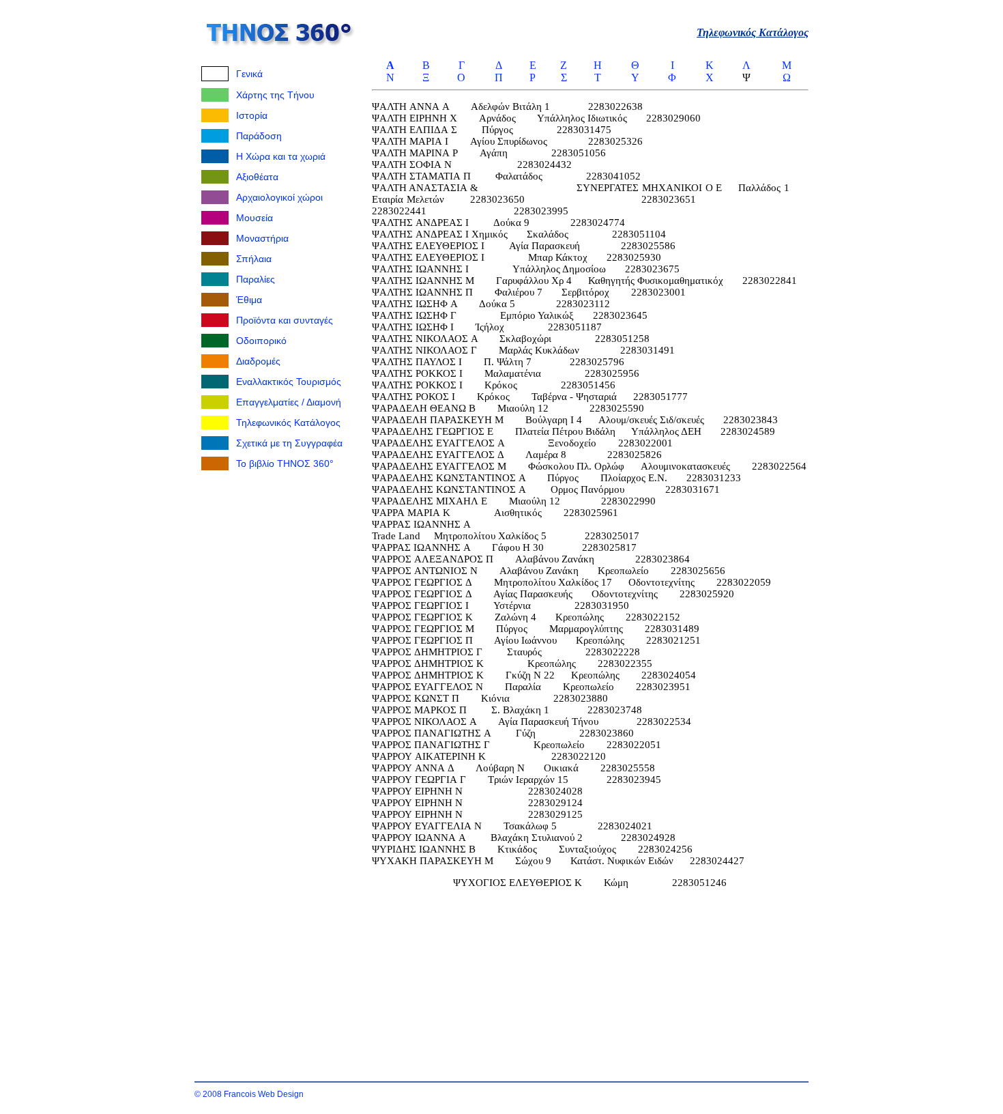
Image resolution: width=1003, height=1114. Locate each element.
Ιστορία (251, 115)
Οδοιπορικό (261, 340)
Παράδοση (259, 135)
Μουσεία (254, 217)
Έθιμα (249, 299)
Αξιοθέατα (257, 176)
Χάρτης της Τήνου (275, 94)
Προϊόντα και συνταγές (284, 320)
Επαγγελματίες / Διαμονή (288, 402)
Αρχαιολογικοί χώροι (279, 197)
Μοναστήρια (262, 238)
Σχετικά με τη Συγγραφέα (289, 443)
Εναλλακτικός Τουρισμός (288, 381)
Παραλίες (255, 279)
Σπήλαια (254, 258)
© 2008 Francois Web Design (249, 1094)
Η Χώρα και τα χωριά (280, 156)
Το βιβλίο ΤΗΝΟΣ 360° (285, 463)
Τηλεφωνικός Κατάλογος (288, 422)
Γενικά (249, 73)
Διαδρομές (258, 361)
